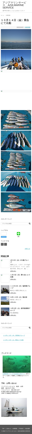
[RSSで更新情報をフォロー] (5, 244)
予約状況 (21, 428)
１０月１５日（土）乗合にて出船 (13, 340)
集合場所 (27, 428)
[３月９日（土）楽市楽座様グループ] (5, 312)
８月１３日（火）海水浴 (18, 297)
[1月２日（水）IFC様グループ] (5, 263)
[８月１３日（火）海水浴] (5, 300)
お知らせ (8, 428)
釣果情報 (27, 27)
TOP (3, 428)
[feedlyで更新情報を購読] (2, 244)
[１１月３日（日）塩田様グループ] (5, 289)
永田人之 (27, 248)
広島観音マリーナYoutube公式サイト (14, 374)
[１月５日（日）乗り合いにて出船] (5, 278)
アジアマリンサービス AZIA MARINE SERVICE (14, 5)
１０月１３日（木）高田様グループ (14, 335)
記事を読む (13, 271)
